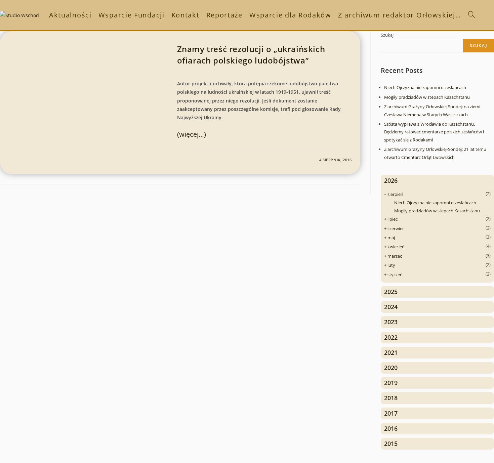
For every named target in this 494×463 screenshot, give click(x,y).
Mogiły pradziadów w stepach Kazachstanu (427, 97)
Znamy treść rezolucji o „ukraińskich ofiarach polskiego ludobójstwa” (251, 54)
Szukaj (387, 35)
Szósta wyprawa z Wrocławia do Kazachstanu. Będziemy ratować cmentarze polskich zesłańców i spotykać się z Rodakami (434, 132)
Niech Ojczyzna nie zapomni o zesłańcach (425, 87)
